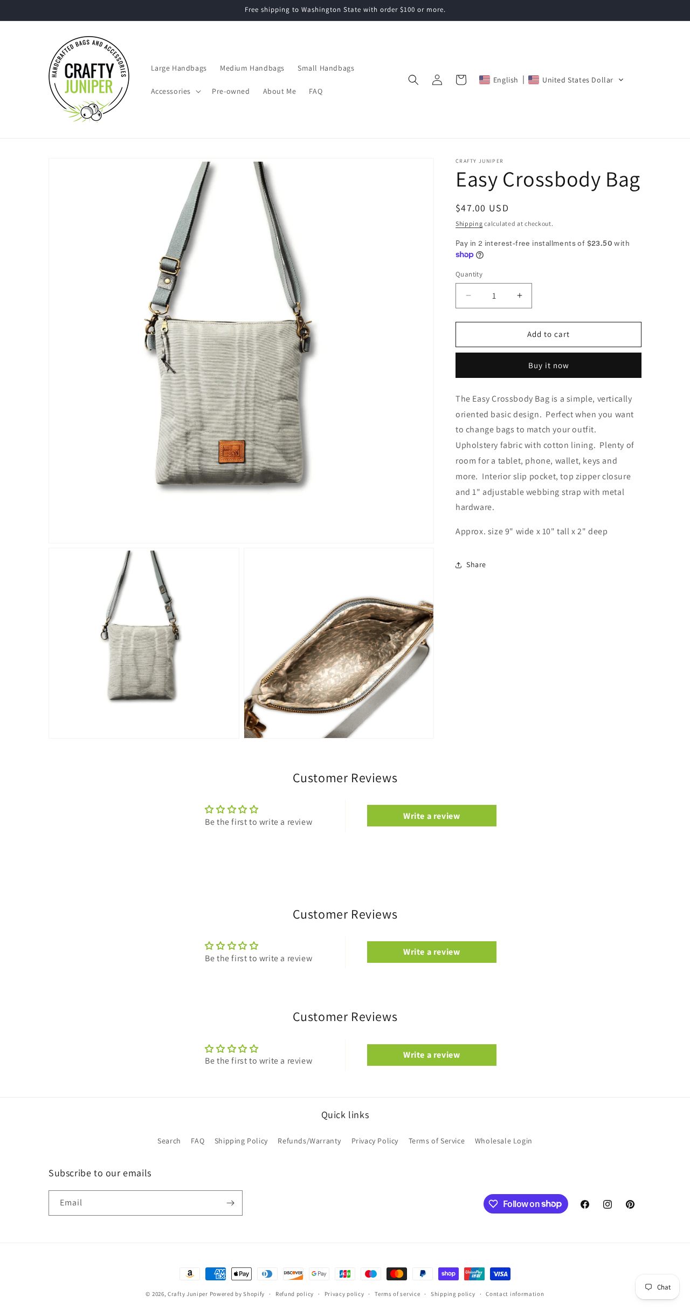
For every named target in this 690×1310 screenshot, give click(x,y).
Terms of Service (437, 1141)
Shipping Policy (241, 1141)
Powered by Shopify (237, 1294)
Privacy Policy (374, 1141)
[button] (175, 91)
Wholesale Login (504, 1141)
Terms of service (397, 1293)
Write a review (431, 815)
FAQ (197, 1141)
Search (169, 1141)
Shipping (469, 223)
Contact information (515, 1293)
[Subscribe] (230, 1203)
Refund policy (294, 1293)
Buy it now (548, 365)
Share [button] (476, 564)
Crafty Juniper (188, 1294)
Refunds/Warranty (309, 1141)
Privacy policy (344, 1293)
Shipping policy (453, 1293)
